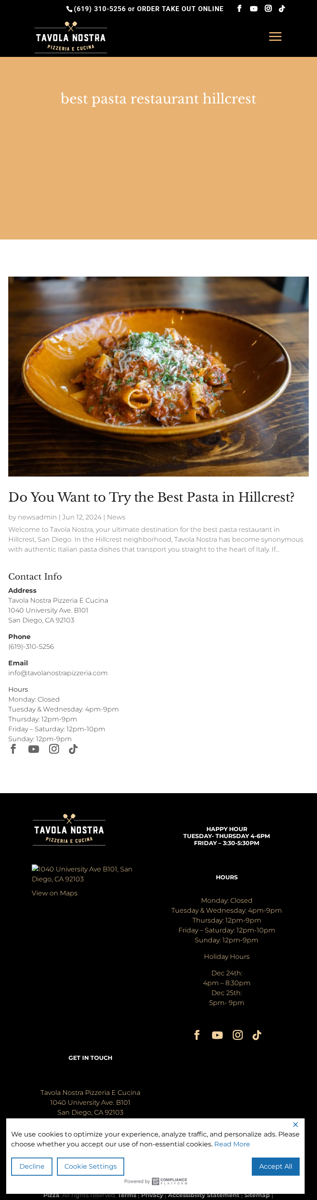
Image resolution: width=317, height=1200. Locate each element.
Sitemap (257, 1195)
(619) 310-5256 (100, 9)
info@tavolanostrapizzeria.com (58, 673)
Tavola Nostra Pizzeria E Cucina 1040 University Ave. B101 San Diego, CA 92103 (58, 610)
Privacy (152, 1195)
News (116, 517)
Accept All (275, 1166)
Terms (127, 1195)
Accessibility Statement (203, 1195)
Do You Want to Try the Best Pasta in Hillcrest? (151, 497)
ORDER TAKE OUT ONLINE (180, 9)
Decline (32, 1166)
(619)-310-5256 (31, 646)
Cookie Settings (90, 1166)
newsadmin (37, 517)
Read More (232, 1144)
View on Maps (55, 893)
